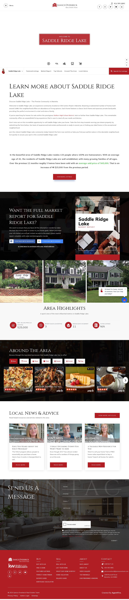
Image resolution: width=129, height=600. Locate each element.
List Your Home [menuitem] (62, 568)
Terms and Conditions (68, 536)
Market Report (46, 71)
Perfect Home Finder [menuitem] (44, 575)
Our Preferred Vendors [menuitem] (89, 578)
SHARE (29, 368)
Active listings (105, 323)
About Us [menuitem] (83, 568)
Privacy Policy (78, 536)
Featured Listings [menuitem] (43, 571)
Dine (14, 361)
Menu (11, 5)
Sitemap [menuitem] (35, 596)
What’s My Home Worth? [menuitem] (65, 571)
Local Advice (83, 71)
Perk (47, 361)
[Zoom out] (126, 62)
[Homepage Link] (64, 5)
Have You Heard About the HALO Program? (25, 447)
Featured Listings (32, 71)
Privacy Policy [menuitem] (13, 596)
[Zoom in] (126, 59)
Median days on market (80, 323)
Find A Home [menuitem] (40, 568)
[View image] (64, 281)
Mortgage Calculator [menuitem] (45, 582)
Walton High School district (64, 115)
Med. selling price (24, 323)
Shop (36, 361)
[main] (64, 245)
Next (125, 380)
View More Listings (64, 177)
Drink (25, 361)
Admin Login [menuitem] (24, 596)
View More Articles (107, 415)
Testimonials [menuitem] (85, 575)
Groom (70, 361)
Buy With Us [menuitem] (41, 564)
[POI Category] (48, 63)
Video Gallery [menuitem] (85, 571)
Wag (81, 361)
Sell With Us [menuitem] (61, 564)
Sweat (58, 361)
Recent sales (53, 323)
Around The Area (70, 71)
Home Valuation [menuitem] (62, 575)
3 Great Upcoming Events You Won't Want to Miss (64, 447)
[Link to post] (26, 433)
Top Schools (58, 71)
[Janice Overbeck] (3, 71)
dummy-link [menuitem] (60, 582)
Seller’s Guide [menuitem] (61, 578)
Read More (20, 465)
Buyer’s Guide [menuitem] (41, 578)
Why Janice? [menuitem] (84, 564)
